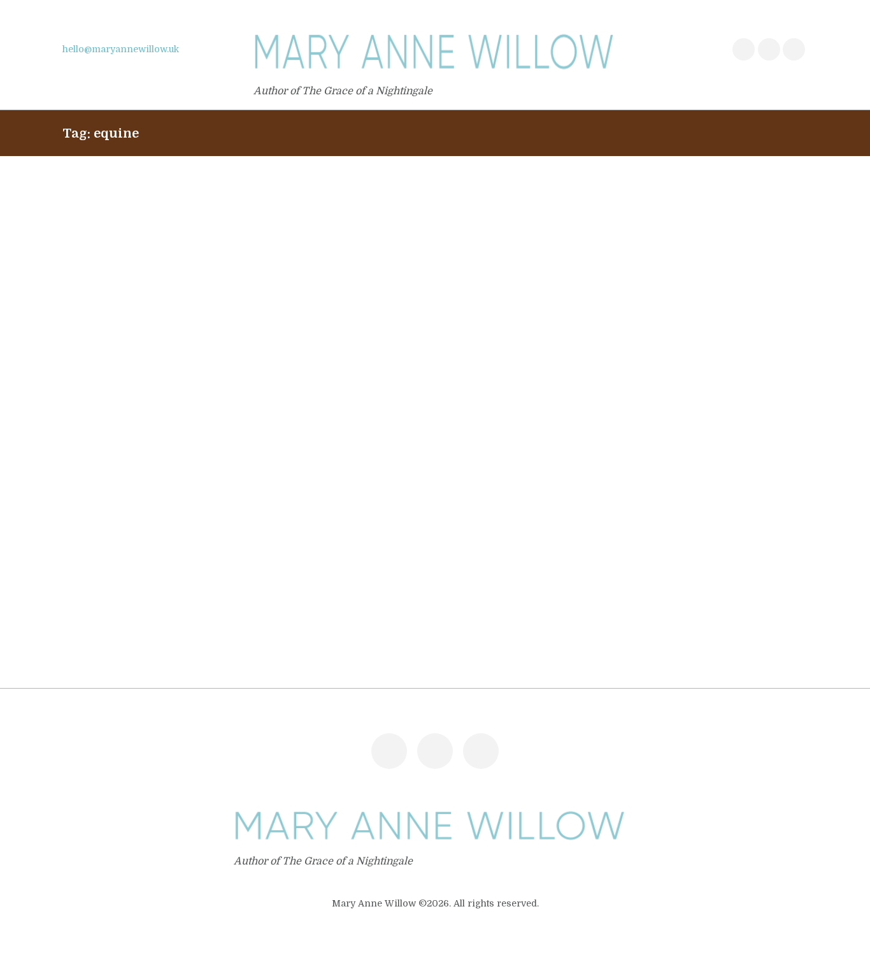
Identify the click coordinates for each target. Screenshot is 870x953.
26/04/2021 (87, 527)
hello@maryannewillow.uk (120, 49)
